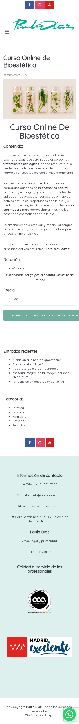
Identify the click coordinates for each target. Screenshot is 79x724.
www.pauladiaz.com (46, 506)
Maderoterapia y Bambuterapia (35, 368)
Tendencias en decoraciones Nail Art (38, 382)
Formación (20, 416)
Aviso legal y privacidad (39, 541)
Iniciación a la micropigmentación (37, 360)
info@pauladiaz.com (47, 495)
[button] (69, 714)
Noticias (18, 421)
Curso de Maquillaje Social (31, 364)
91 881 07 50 (48, 484)
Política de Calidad (39, 552)
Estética (18, 408)
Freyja (49, 715)
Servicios (18, 425)
